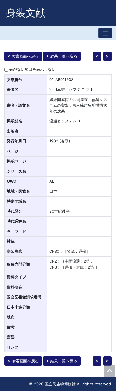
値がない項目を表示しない (32, 69)
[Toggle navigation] (105, 33)
